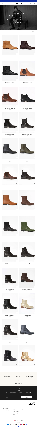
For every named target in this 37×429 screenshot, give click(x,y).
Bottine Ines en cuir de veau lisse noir (10, 160)
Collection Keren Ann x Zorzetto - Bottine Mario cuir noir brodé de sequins (9, 367)
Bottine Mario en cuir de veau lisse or (27, 315)
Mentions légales (16, 411)
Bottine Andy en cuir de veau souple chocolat (27, 56)
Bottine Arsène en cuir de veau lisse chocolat (10, 108)
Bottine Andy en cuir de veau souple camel (9, 56)
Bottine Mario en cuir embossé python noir (10, 341)
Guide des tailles (4, 404)
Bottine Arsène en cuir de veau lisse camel (27, 82)
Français (21, 420)
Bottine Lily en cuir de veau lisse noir (10, 289)
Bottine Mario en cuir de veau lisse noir (9, 315)
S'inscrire (26, 397)
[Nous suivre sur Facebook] (2, 417)
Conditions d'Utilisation (17, 407)
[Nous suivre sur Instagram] (4, 417)
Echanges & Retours (5, 408)
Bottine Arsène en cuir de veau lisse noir (27, 108)
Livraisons (3, 406)
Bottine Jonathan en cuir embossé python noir (10, 263)
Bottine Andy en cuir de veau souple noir (9, 82)
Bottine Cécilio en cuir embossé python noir (27, 134)
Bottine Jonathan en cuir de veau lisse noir (9, 237)
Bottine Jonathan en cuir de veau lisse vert (27, 237)
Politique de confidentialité (18, 409)
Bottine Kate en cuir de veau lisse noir (27, 263)
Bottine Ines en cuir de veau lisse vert (27, 160)
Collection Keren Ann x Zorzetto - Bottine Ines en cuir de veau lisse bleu (27, 341)
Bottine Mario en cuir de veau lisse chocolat (27, 289)
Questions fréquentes (5, 410)
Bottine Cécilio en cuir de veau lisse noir (9, 134)
